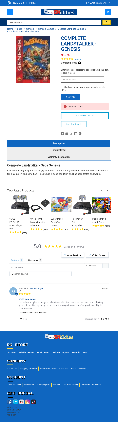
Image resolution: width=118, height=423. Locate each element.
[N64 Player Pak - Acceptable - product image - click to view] (82, 204)
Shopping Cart (43, 385)
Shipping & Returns (28, 368)
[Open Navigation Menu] (10, 12)
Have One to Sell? (73, 124)
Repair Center (43, 352)
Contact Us (12, 368)
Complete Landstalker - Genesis (33, 312)
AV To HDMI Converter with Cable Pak (37, 222)
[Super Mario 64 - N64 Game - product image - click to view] (61, 204)
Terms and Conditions (91, 385)
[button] (103, 190)
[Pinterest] (80, 134)
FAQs (73, 368)
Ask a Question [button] (74, 255)
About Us (11, 352)
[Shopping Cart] (108, 12)
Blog (85, 352)
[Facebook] (62, 134)
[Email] (66, 134)
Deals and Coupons (60, 352)
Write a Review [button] (99, 255)
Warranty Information (59, 157)
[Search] (106, 22)
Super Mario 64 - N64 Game (57, 222)
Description (59, 143)
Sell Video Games (26, 352)
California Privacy (70, 385)
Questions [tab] (33, 260)
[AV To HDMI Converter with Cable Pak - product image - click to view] (41, 204)
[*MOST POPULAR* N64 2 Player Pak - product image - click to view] (20, 204)
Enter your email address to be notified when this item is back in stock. (85, 71)
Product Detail (59, 150)
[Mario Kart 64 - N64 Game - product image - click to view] (103, 204)
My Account (29, 385)
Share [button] (24, 319)
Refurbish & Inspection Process (54, 368)
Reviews (82, 368)
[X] (71, 134)
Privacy (56, 385)
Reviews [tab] (15, 260)
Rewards (76, 352)
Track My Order (14, 385)
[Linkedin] (75, 134)
